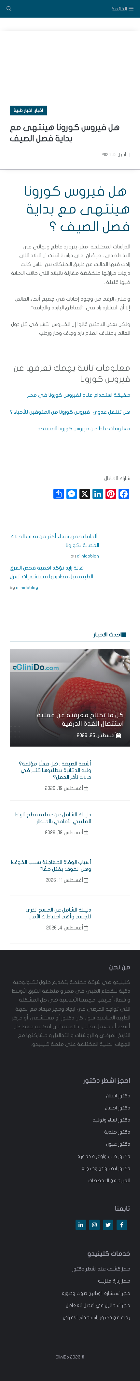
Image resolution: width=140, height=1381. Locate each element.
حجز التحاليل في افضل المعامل (98, 1305)
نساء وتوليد (105, 1119)
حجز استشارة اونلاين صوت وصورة (96, 1293)
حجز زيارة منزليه (114, 1281)
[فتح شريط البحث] (9, 9)
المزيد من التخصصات (109, 1180)
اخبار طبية (23, 110)
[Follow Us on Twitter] (108, 1225)
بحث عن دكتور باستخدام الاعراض (96, 1317)
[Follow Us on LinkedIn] (81, 1225)
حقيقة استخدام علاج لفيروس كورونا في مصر (78, 395)
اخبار (39, 110)
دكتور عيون (118, 1144)
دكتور (123, 1095)
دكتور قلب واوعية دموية (103, 1156)
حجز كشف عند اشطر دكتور (101, 1268)
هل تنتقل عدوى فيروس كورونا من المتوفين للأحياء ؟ (70, 412)
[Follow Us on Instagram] (94, 1225)
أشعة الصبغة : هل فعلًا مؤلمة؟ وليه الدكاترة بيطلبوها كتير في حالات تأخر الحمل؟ (55, 770)
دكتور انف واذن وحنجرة (106, 1168)
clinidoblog (88, 556)
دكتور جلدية (117, 1132)
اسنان (111, 1095)
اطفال (111, 1107)
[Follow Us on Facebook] (122, 1225)
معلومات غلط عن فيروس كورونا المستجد (84, 428)
